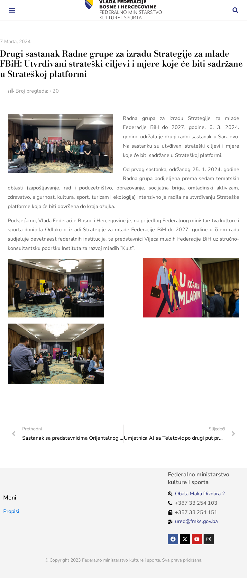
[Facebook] (173, 539)
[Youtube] (197, 539)
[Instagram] (209, 539)
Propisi (11, 511)
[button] (11, 10)
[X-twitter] (185, 539)
